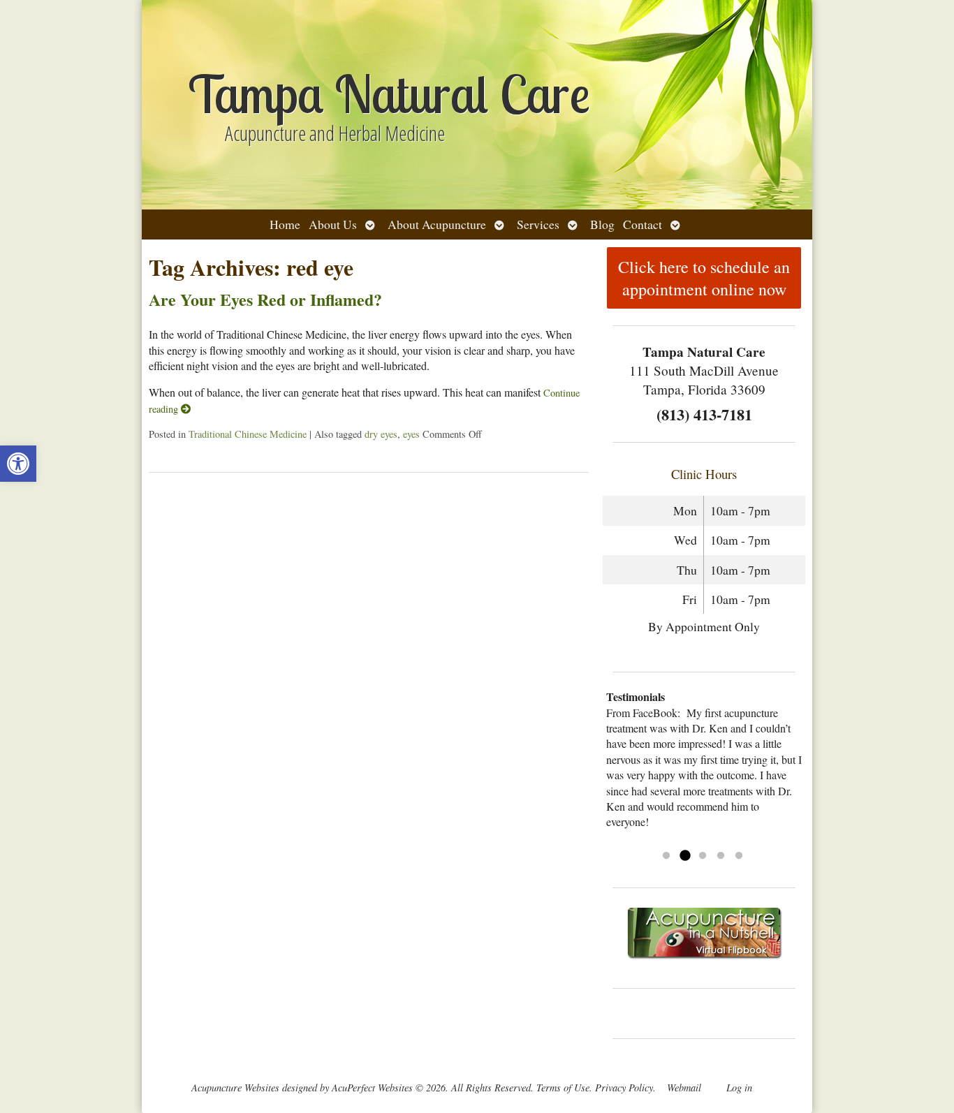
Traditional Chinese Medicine (248, 434)
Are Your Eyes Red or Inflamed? (265, 299)
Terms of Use (562, 1087)
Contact (642, 224)
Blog (602, 224)
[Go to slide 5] (739, 856)
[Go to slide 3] (703, 856)
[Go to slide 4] (721, 856)
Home (285, 224)
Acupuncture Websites (235, 1087)
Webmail (684, 1087)
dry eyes (381, 434)
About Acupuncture (437, 224)
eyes (411, 434)
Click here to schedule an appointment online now (704, 278)
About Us (333, 224)
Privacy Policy (624, 1087)
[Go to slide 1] (666, 856)
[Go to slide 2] (684, 856)
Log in (739, 1087)
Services (538, 224)
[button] (18, 463)
